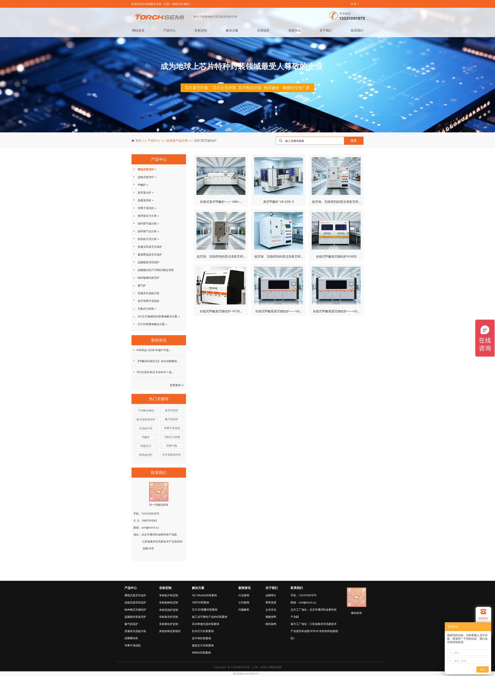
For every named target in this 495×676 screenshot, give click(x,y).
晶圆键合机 (131, 638)
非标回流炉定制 (168, 609)
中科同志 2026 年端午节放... (153, 350)
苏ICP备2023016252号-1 (246, 673)
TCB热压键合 (145, 410)
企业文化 (270, 609)
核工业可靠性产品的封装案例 (206, 616)
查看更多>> (177, 385)
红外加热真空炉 (171, 454)
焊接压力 (145, 445)
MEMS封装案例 (201, 652)
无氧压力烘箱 (171, 437)
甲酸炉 (146, 437)
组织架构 (270, 623)
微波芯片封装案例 (203, 645)
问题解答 (243, 609)
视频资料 (270, 616)
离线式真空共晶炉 (135, 595)
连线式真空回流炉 (135, 602)
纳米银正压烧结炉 (135, 609)
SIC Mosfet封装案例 (204, 595)
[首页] (160, 16)
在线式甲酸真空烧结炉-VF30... (221, 311)
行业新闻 (243, 595)
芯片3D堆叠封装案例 (204, 609)
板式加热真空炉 (144, 419)
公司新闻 (243, 602)
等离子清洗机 (171, 428)
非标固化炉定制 (168, 623)
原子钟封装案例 (201, 638)
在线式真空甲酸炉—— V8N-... (221, 202)
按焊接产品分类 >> (180, 140)
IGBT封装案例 (200, 602)
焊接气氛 (171, 445)
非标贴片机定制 (168, 595)
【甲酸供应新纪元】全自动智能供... (157, 361)
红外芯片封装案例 (203, 631)
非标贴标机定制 (168, 602)
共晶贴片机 (146, 428)
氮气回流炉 (171, 419)
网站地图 (276, 667)
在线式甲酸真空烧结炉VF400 (336, 256)
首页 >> (141, 140)
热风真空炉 (146, 454)
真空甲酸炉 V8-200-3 (278, 202)
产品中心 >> (157, 140)
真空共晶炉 (171, 410)
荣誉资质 (270, 602)
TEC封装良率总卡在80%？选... (155, 372)
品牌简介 (270, 595)
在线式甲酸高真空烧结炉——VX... (278, 311)
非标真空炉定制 (168, 616)
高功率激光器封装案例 (205, 623)
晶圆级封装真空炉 (135, 616)
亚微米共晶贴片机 (135, 631)
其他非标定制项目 (170, 631)
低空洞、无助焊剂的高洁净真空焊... (336, 202)
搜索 (354, 140)
